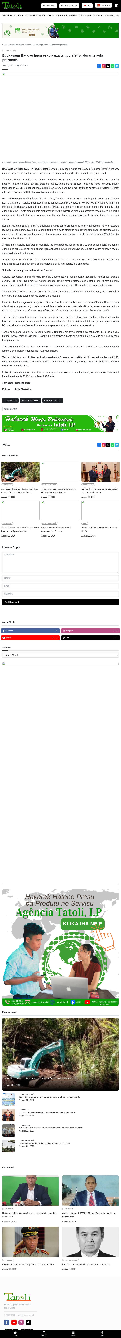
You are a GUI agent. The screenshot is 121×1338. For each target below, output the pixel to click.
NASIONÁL (110, 15)
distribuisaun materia (30, 400)
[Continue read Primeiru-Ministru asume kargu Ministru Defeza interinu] (30, 1242)
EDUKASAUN (10, 51)
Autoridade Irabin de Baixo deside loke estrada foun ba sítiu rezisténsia (19, 491)
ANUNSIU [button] (50, 5)
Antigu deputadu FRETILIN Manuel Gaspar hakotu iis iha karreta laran (88, 1215)
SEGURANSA (62, 15)
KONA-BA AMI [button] (70, 5)
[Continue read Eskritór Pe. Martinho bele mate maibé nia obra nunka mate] (100, 472)
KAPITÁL (87, 15)
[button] (15, 1334)
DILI (85, 523)
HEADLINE (8, 523)
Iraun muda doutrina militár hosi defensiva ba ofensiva (56, 529)
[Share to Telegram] (117, 66)
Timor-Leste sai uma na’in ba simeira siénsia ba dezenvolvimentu (58, 491)
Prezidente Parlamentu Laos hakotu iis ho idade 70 (86, 1264)
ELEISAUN (30, 15)
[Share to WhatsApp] (112, 66)
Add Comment (12, 602)
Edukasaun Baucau (52, 400)
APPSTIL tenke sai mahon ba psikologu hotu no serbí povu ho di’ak (20, 529)
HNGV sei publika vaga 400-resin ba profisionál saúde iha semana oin (29, 1215)
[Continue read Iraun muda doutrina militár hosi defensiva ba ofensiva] (60, 511)
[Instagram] (104, 66)
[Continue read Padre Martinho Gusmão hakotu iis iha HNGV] (100, 511)
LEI (80, 15)
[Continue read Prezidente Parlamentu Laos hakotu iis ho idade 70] (90, 1242)
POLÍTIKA (40, 15)
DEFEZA (50, 15)
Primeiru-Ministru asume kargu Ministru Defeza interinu (28, 1264)
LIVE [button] (88, 5)
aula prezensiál (10, 400)
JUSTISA (73, 15)
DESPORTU (98, 15)
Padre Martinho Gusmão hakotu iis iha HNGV (99, 529)
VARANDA (8, 15)
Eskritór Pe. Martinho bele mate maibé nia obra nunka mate (99, 491)
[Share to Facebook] (99, 66)
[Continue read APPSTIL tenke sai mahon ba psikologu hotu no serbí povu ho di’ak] (20, 511)
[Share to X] (108, 66)
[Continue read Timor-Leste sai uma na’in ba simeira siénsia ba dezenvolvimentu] (60, 472)
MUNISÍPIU (19, 15)
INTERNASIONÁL (50, 484)
